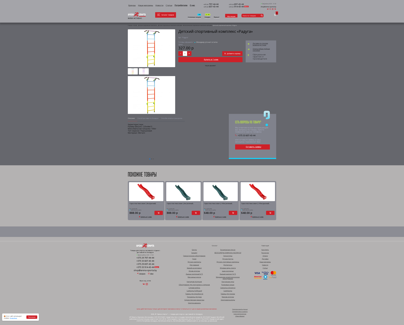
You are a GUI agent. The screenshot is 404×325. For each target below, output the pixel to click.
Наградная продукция (194, 281)
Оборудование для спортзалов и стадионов (194, 284)
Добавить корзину (233, 54)
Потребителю (181, 5)
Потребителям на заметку (240, 311)
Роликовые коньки (227, 284)
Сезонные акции (194, 17)
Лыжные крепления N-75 (194, 274)
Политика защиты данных (240, 309)
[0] (275, 15)
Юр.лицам (231, 16)
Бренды (132, 5)
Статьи (169, 5)
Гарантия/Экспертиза (240, 314)
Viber (151, 274)
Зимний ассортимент (194, 268)
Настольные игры (228, 281)
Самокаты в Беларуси (227, 288)
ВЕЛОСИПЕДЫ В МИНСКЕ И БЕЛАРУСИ (228, 253)
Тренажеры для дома (194, 297)
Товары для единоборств (194, 294)
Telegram (142, 274)
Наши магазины (145, 5)
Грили (194, 259)
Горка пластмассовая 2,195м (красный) (255, 203)
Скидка (207, 17)
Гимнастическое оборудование (194, 256)
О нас (192, 5)
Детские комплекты (194, 262)
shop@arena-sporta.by (268, 6)
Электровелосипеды (228, 300)
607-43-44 (211, 7)
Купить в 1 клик (211, 59)
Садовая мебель (194, 288)
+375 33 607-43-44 (246, 135)
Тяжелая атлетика (228, 297)
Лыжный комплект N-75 (228, 274)
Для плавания (194, 265)
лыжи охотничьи (228, 271)
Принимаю (32, 317)
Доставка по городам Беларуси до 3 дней (260, 44)
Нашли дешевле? (210, 65)
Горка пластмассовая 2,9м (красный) (143, 203)
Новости (159, 5)
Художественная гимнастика (194, 300)
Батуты (194, 250)
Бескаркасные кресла (227, 250)
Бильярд (194, 253)
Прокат (216, 17)
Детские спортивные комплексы (228, 262)
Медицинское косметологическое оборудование (228, 277)
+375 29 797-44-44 (145, 258)
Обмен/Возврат (240, 316)
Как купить (265, 250)
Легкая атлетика (194, 271)
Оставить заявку (253, 147)
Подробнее (13, 318)
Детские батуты (227, 259)
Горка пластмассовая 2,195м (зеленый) (218, 203)
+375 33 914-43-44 (145, 267)
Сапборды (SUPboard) (194, 291)
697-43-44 (236, 4)
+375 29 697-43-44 (145, 264)
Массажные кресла (194, 277)
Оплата (265, 256)
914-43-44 (236, 7)
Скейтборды (227, 291)
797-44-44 (211, 4)
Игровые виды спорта (228, 268)
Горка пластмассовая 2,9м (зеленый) (180, 203)
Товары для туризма (228, 294)
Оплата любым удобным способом (261, 49)
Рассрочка (265, 253)
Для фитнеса (227, 265)
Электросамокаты (194, 303)
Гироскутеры (227, 256)
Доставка (265, 259)
